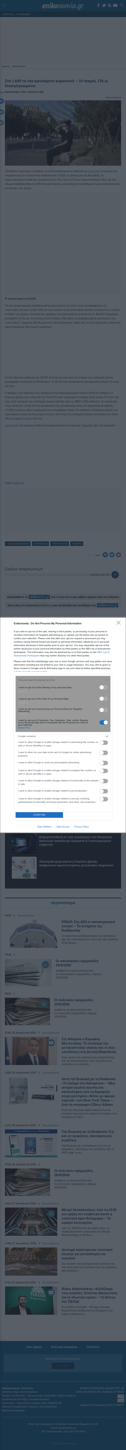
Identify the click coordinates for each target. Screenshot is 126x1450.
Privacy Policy (81, 826)
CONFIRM (39, 815)
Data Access (63, 826)
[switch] (103, 687)
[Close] (119, 624)
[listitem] (63, 680)
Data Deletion (44, 826)
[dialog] (63, 725)
